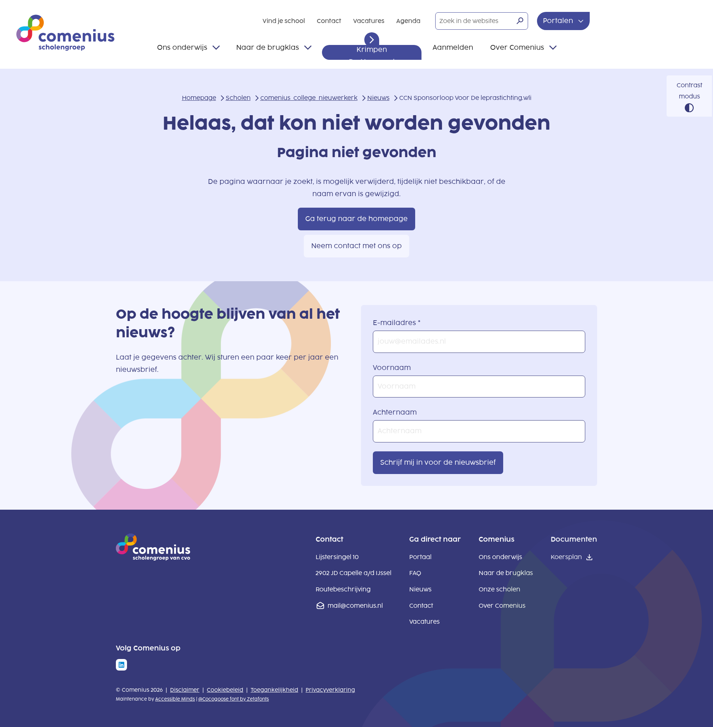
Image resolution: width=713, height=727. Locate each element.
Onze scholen (499, 589)
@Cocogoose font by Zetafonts (233, 699)
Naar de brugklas (267, 47)
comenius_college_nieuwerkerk (309, 97)
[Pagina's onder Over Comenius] (552, 47)
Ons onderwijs (182, 47)
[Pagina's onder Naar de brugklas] (307, 47)
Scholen (238, 97)
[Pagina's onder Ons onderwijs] (216, 47)
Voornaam (392, 368)
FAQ (415, 573)
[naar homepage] (153, 558)
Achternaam (395, 412)
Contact (329, 21)
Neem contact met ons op (356, 246)
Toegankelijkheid (274, 690)
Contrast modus (689, 91)
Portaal (420, 557)
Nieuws (378, 97)
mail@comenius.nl (355, 605)
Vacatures (368, 21)
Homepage (199, 97)
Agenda (408, 21)
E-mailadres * (397, 323)
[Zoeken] (519, 20)
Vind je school (284, 21)
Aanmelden (453, 47)
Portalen (559, 21)
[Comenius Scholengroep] (65, 32)
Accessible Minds (175, 699)
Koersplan (566, 557)
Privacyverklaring (330, 690)
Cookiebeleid (225, 690)
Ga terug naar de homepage (356, 219)
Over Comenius (517, 47)
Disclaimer (184, 690)
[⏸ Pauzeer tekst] (371, 39)
